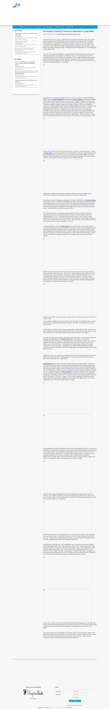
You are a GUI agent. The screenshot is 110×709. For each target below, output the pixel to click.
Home (15, 27)
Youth (29, 27)
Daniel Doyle (47, 363)
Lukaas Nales (48, 153)
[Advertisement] (77, 12)
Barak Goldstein (58, 99)
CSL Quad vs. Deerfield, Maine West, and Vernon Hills (68, 34)
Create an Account (70, 705)
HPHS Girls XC (70, 27)
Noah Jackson (78, 99)
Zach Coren (64, 226)
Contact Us (47, 707)
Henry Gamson (66, 371)
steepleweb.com (33, 698)
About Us (70, 707)
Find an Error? (41, 707)
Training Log (22, 27)
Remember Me (75, 697)
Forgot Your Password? (78, 705)
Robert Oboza (91, 200)
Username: (58, 691)
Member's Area (60, 27)
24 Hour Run (37, 27)
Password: (58, 694)
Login (75, 700)
